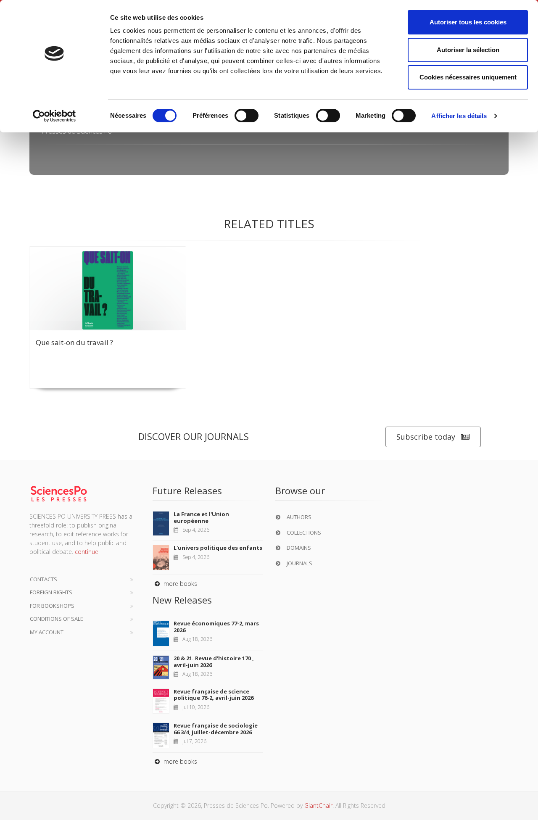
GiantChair (318, 805)
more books (179, 584)
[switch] (246, 115)
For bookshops (52, 605)
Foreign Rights (51, 592)
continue (86, 552)
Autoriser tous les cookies (468, 22)
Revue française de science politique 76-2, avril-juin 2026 (213, 695)
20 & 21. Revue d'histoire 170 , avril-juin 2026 (214, 661)
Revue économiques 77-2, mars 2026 (216, 627)
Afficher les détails (459, 115)
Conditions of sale (56, 618)
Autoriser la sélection (468, 49)
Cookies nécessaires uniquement (468, 77)
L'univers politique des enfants (218, 547)
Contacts (43, 579)
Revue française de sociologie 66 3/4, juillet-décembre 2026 (216, 729)
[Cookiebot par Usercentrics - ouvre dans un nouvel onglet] (54, 116)
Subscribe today (425, 437)
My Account (46, 632)
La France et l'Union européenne (201, 517)
